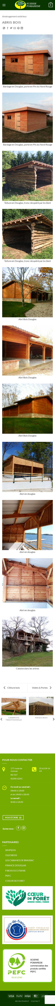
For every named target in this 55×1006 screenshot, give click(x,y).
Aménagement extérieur (14, 16)
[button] (4, 5)
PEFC (8, 875)
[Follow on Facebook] (18, 828)
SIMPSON (10, 850)
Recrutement (22, 1001)
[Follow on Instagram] (23, 828)
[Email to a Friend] (14, 28)
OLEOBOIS (11, 855)
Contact (35, 1001)
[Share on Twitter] (11, 28)
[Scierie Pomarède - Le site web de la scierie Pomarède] (27, 5)
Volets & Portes (40, 687)
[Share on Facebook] (7, 28)
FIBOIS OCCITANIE (15, 870)
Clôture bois (13, 687)
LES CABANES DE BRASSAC (19, 860)
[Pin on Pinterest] (18, 28)
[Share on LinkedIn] (22, 28)
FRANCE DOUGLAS (15, 865)
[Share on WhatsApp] (4, 28)
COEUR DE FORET (15, 880)
